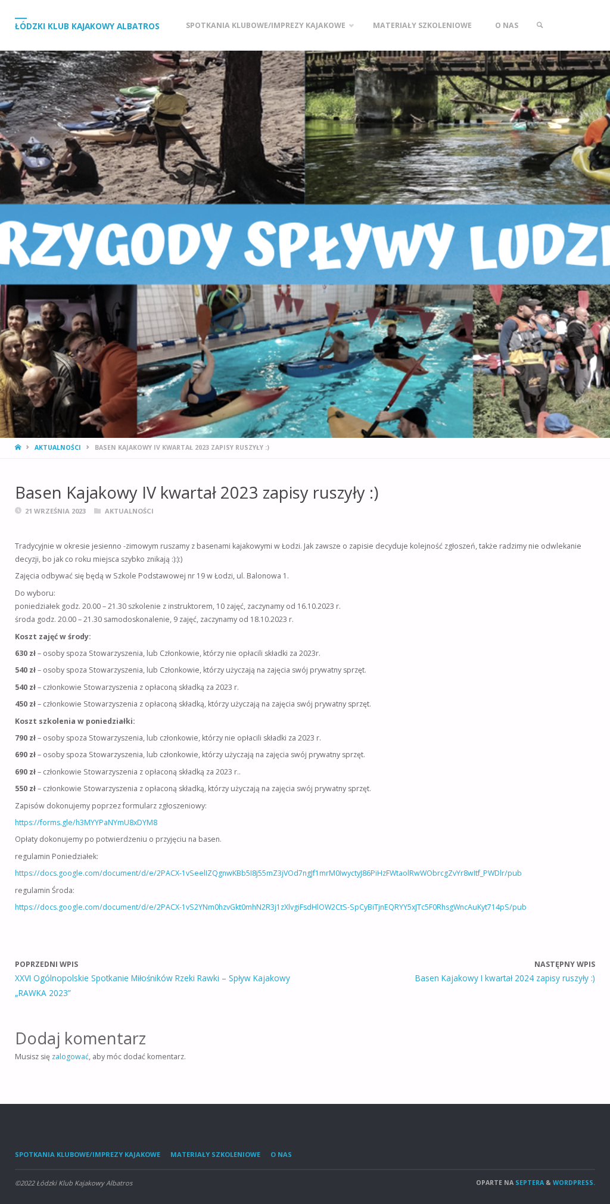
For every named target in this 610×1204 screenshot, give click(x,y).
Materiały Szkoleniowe (215, 1154)
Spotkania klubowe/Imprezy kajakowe (87, 1154)
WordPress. (574, 1182)
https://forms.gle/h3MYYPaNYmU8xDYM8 (86, 822)
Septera (528, 1182)
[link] (540, 25)
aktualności (58, 447)
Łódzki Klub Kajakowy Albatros (87, 25)
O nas (281, 1154)
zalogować (70, 1056)
